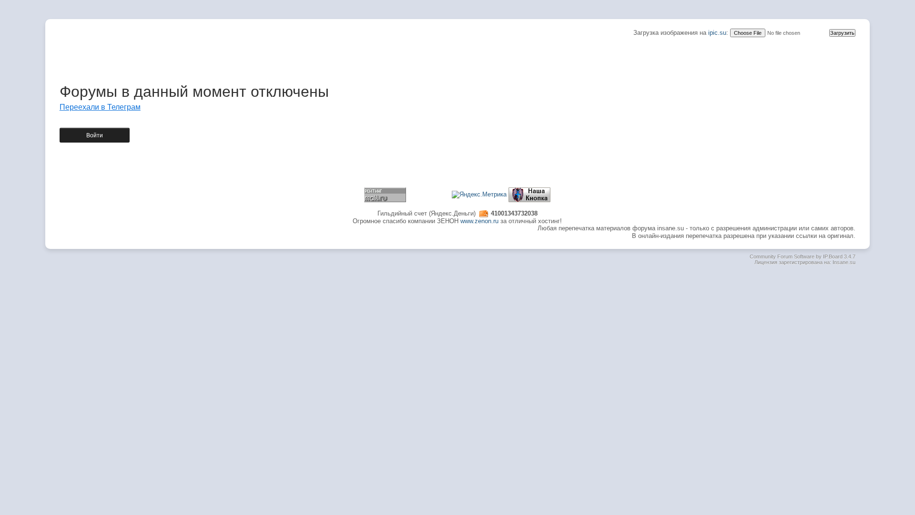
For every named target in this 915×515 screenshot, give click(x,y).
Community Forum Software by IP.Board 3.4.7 (802, 256)
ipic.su (717, 32)
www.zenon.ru (479, 221)
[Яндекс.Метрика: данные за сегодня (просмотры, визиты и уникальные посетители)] (479, 194)
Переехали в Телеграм (100, 107)
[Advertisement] (457, 58)
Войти (94, 135)
